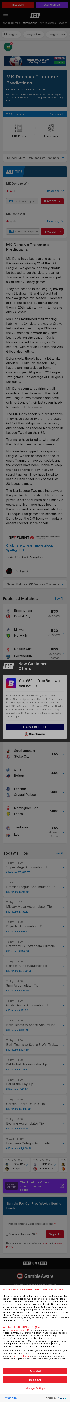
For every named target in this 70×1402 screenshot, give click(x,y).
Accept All (35, 1371)
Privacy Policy (10, 1398)
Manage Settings (35, 1388)
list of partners (21, 1356)
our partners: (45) (20, 1330)
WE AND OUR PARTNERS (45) (21, 1327)
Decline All (35, 1379)
